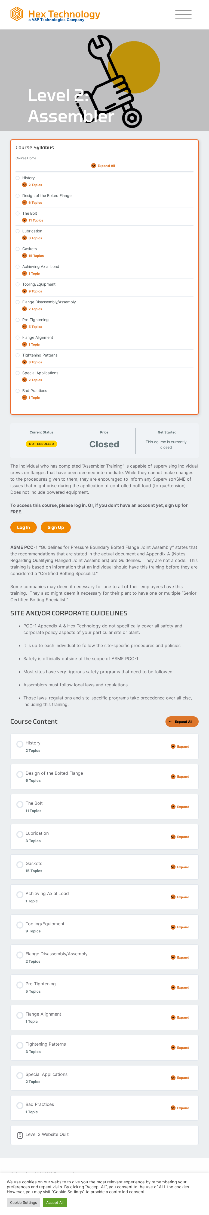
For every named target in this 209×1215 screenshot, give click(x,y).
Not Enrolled (41, 444)
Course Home (26, 158)
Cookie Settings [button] (23, 1202)
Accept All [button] (54, 1202)
